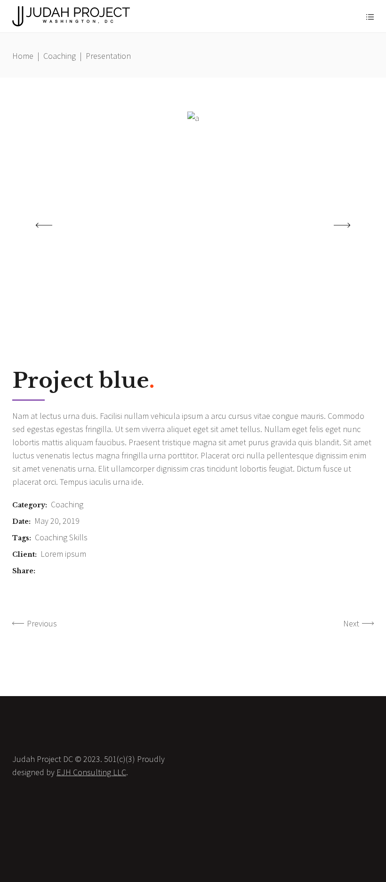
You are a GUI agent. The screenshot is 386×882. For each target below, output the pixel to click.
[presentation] (44, 224)
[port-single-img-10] (193, 118)
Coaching (59, 55)
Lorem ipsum (63, 553)
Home (22, 55)
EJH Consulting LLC (91, 772)
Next (351, 623)
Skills (78, 537)
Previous (42, 623)
